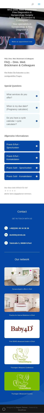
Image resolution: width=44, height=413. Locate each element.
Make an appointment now (22, 41)
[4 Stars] (12, 191)
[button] (4, 409)
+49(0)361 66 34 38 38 (19, 228)
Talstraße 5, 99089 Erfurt (20, 243)
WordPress (22, 410)
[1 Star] (5, 191)
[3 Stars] (10, 191)
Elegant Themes (21, 407)
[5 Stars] (15, 191)
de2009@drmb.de (17, 235)
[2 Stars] (8, 191)
